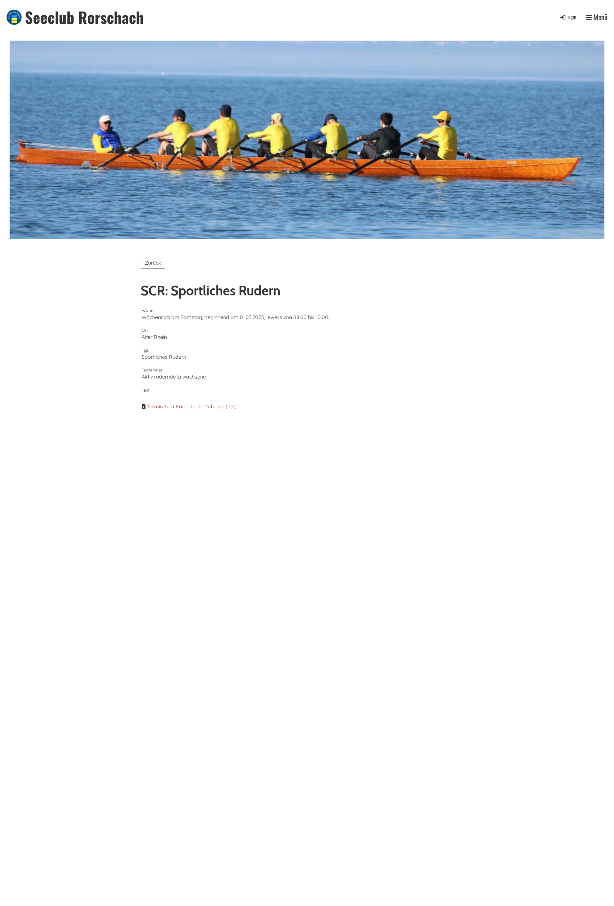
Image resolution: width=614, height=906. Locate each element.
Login (571, 17)
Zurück (153, 263)
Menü (600, 17)
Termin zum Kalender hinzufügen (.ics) (192, 406)
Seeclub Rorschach (84, 17)
